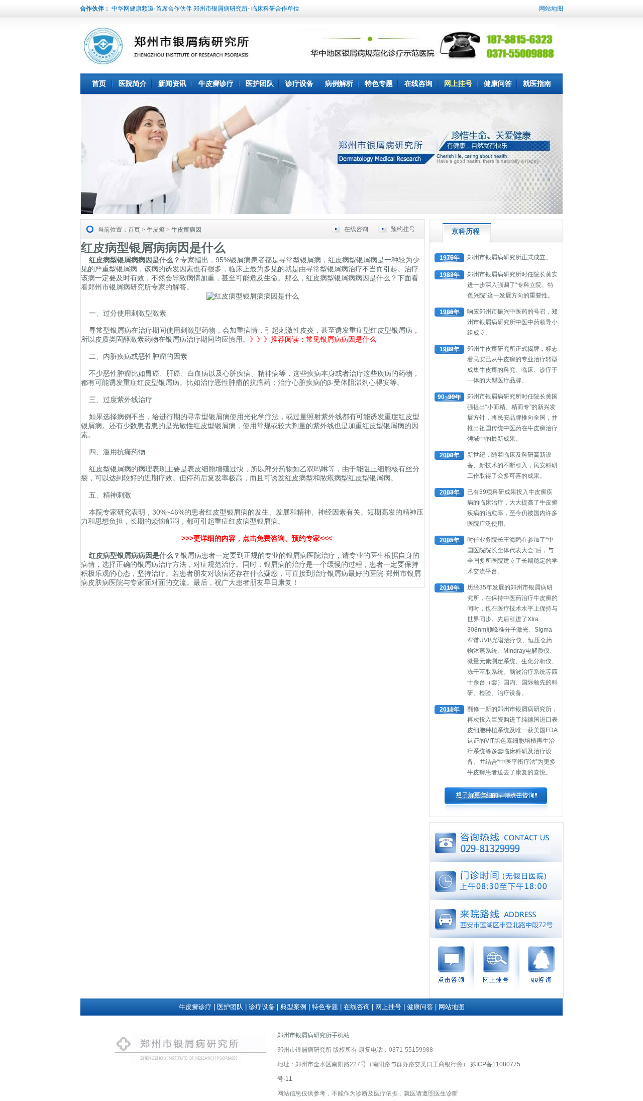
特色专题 (379, 83)
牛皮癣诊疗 (216, 83)
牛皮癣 (156, 229)
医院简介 (133, 83)
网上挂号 (458, 83)
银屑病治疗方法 (161, 564)
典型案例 (293, 1007)
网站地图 (551, 8)
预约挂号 (403, 229)
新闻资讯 (172, 83)
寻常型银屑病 (208, 417)
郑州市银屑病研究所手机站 (313, 1035)
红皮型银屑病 (391, 330)
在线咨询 (418, 83)
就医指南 (537, 83)
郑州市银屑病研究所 (119, 287)
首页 (99, 83)
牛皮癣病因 (186, 229)
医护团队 (260, 83)
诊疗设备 (299, 83)
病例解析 (339, 83)
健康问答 (498, 83)
